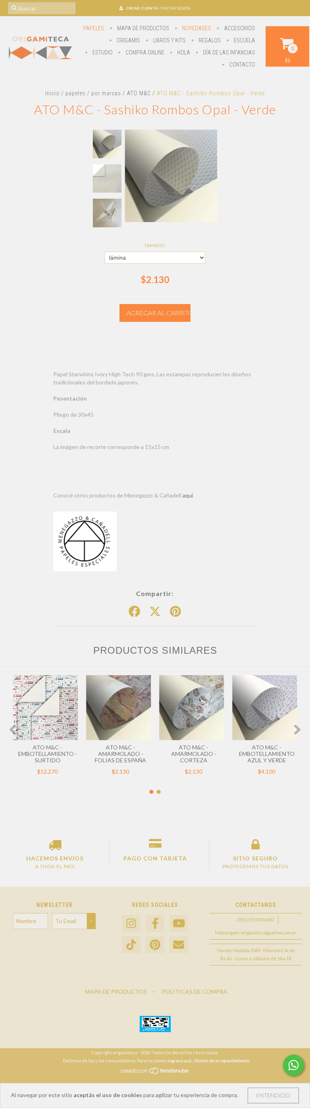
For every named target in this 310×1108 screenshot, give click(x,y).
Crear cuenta (142, 8)
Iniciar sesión (176, 8)
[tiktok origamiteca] (131, 945)
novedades (196, 28)
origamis (127, 40)
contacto (241, 64)
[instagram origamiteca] (131, 923)
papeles (93, 28)
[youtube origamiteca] (179, 923)
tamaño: (155, 245)
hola (183, 52)
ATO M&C (139, 93)
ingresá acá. (180, 1060)
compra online (144, 52)
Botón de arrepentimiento (222, 1060)
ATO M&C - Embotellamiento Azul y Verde (267, 754)
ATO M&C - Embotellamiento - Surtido (47, 754)
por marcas (106, 93)
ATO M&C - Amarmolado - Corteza (193, 754)
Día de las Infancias (228, 52)
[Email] (179, 945)
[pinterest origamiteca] (155, 945)
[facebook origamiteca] (155, 923)
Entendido (273, 1095)
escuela (243, 40)
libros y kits (169, 40)
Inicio (52, 93)
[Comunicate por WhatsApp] (293, 1065)
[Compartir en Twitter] (155, 612)
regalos (209, 40)
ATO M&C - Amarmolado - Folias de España (120, 754)
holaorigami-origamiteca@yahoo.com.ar (255, 932)
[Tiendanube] (155, 1072)
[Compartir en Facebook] (134, 612)
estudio (102, 52)
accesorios (239, 28)
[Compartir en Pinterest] (175, 612)
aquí (187, 495)
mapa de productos (142, 28)
